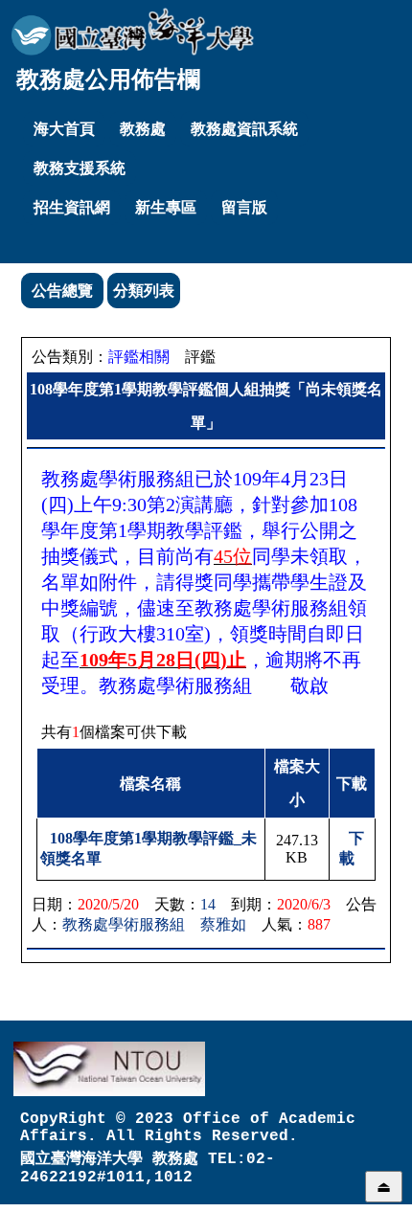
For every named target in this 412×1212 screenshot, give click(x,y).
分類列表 (143, 290)
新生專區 (165, 207)
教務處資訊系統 (244, 129)
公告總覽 (62, 290)
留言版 (244, 207)
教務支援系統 (80, 168)
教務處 (143, 129)
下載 (351, 848)
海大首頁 (64, 129)
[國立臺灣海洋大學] (132, 32)
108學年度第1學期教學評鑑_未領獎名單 (148, 848)
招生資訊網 (72, 207)
